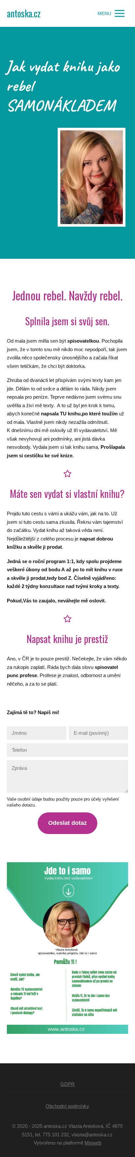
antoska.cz (24, 13)
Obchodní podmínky (67, 1106)
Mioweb (93, 1143)
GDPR (67, 1084)
